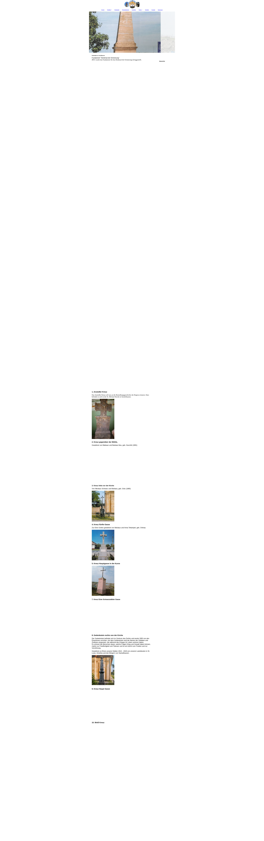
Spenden (147, 9)
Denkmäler (116, 9)
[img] (132, 4)
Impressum (160, 9)
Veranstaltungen (125, 9)
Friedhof (109, 9)
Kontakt (153, 9)
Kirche (102, 9)
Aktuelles (134, 9)
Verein (140, 9)
